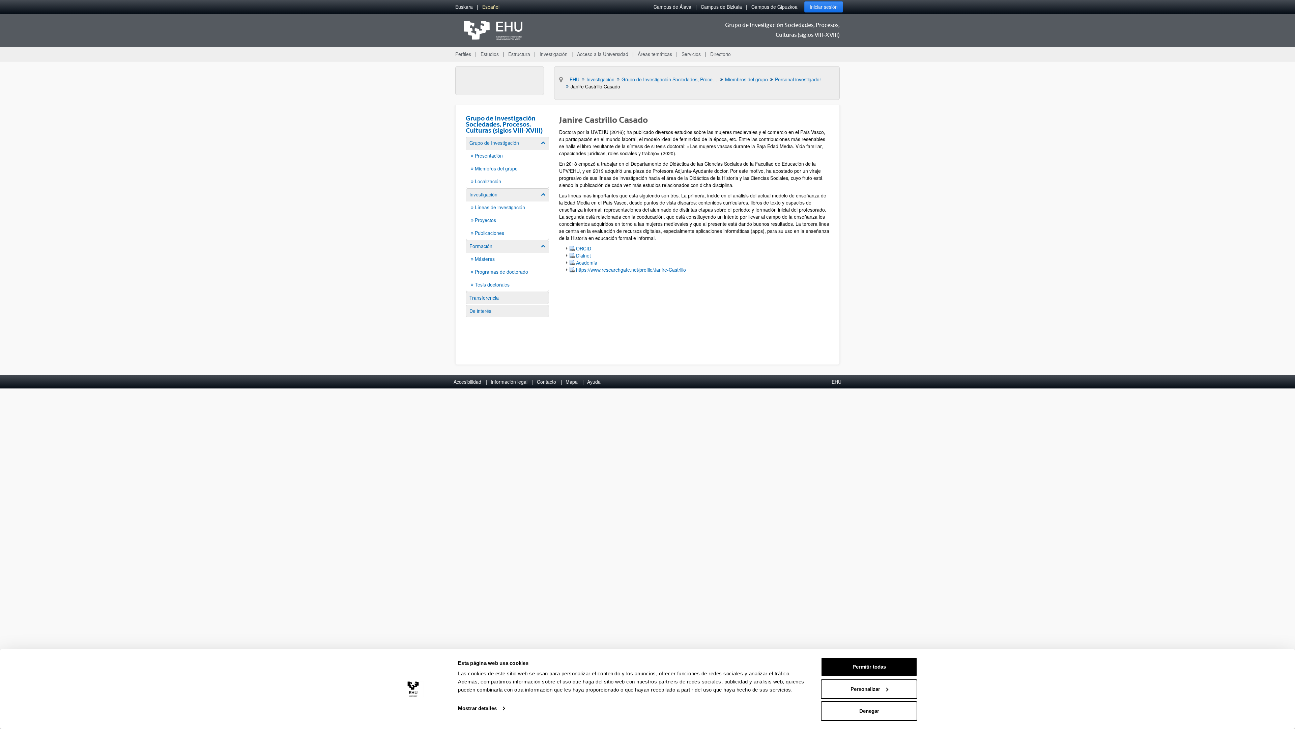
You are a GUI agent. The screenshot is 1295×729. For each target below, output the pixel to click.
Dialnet (583, 255)
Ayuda (594, 381)
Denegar (869, 711)
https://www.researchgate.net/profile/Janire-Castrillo (631, 269)
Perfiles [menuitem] (463, 54)
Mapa (572, 381)
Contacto (546, 381)
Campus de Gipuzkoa (774, 6)
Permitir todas (869, 667)
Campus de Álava (672, 6)
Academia (586, 262)
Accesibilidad (467, 381)
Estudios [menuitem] (490, 54)
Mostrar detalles (477, 708)
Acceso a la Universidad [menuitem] (602, 54)
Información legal (509, 381)
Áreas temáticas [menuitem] (655, 54)
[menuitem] (464, 7)
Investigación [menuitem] (554, 54)
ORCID (583, 248)
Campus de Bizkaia (721, 6)
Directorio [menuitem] (720, 54)
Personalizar (865, 689)
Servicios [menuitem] (691, 54)
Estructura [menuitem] (519, 54)
